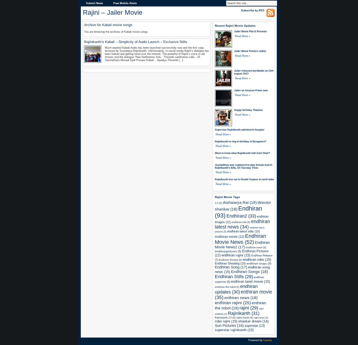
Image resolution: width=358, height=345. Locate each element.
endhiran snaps (259, 263)
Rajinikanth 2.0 (225, 317)
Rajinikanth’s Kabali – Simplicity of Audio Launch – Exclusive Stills (135, 42)
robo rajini (226, 321)
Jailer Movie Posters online (250, 51)
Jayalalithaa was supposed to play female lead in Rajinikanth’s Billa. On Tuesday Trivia (243, 166)
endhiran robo (257, 259)
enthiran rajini (233, 302)
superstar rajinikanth (234, 330)
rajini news (261, 317)
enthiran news (241, 298)
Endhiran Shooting (230, 263)
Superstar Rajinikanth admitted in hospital (239, 129)
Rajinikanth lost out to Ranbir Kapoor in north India (244, 179)
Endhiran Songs (249, 271)
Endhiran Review (230, 259)
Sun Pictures (229, 325)
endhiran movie (229, 236)
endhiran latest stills (243, 231)
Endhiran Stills (234, 276)
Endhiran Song (231, 267)
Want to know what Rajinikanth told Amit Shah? (242, 153)
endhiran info (241, 222)
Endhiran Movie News (240, 239)
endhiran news (256, 247)
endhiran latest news (242, 224)
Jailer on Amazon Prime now (251, 90)
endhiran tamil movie (250, 281)
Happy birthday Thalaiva (248, 110)
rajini (248, 307)
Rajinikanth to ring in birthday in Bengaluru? (240, 141)
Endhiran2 (241, 216)
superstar (254, 325)
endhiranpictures (228, 251)
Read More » (242, 36)
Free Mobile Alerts (125, 3)
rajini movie (244, 317)
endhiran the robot (227, 287)
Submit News (94, 3)
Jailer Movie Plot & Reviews (250, 31)
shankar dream (253, 321)
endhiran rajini (235, 255)
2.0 (218, 203)
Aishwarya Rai (240, 202)
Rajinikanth (243, 313)
